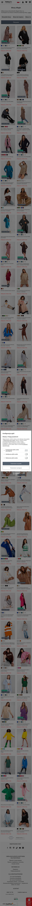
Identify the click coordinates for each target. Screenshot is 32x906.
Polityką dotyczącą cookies (9, 440)
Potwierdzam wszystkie (16, 463)
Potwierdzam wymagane (16, 467)
